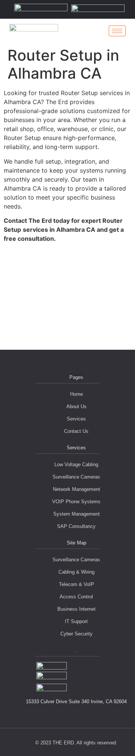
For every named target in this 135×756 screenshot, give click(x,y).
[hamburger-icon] (117, 30)
